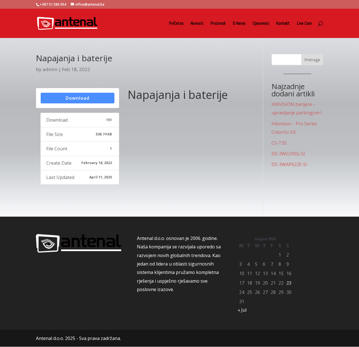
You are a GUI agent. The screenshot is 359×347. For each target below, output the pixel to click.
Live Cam (304, 23)
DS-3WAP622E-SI (289, 164)
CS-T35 (279, 143)
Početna (176, 23)
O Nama (239, 23)
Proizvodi (218, 23)
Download (77, 98)
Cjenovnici (261, 23)
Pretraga (312, 59)
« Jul (242, 310)
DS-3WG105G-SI (288, 154)
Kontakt (283, 23)
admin (50, 69)
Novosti (197, 23)
